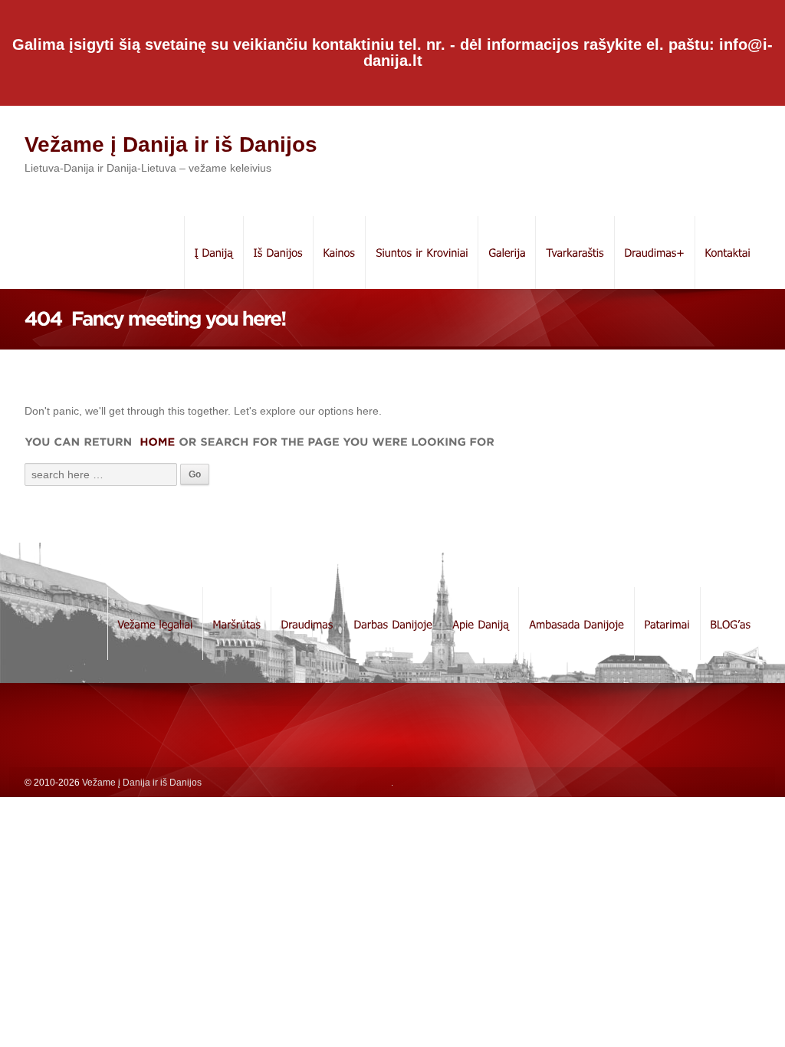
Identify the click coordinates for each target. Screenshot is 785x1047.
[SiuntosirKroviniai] (421, 252)
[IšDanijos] (278, 252)
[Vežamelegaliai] (154, 623)
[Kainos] (339, 252)
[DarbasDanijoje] (392, 623)
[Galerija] (506, 252)
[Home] (155, 441)
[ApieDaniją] (480, 623)
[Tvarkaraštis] (574, 252)
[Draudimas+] (654, 252)
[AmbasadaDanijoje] (575, 623)
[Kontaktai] (727, 252)
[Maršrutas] (236, 623)
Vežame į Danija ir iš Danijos (171, 144)
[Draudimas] (307, 623)
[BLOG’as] (730, 623)
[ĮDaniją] (213, 252)
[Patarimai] (667, 623)
